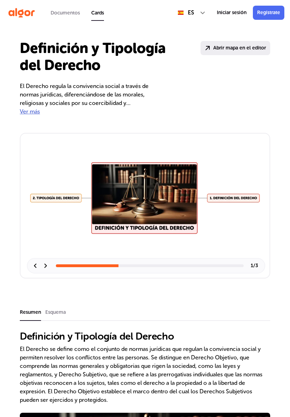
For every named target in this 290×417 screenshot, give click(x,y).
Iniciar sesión (231, 13)
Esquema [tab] (55, 312)
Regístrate (268, 13)
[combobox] (191, 12)
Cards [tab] (97, 13)
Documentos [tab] (65, 13)
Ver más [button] (30, 111)
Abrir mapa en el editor (239, 48)
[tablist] (77, 12)
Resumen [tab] (30, 312)
